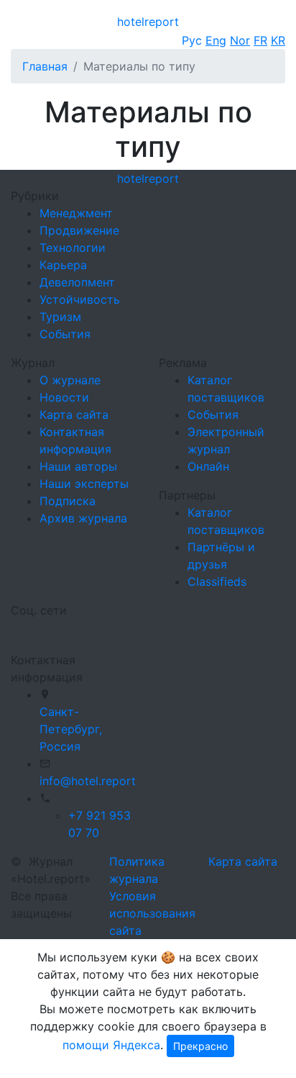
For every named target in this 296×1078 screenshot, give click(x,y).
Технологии (73, 247)
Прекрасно (200, 1046)
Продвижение (79, 230)
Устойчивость (80, 299)
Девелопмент (77, 282)
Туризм (60, 316)
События (65, 334)
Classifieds (217, 581)
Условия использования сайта (152, 913)
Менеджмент (76, 213)
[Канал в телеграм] (14, 629)
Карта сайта (74, 414)
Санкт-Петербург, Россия (71, 729)
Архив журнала (83, 518)
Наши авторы (78, 466)
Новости (64, 397)
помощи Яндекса (111, 1045)
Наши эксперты (84, 483)
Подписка (68, 501)
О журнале (70, 380)
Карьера (63, 265)
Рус (192, 40)
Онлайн (208, 466)
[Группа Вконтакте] (19, 629)
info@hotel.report (88, 781)
